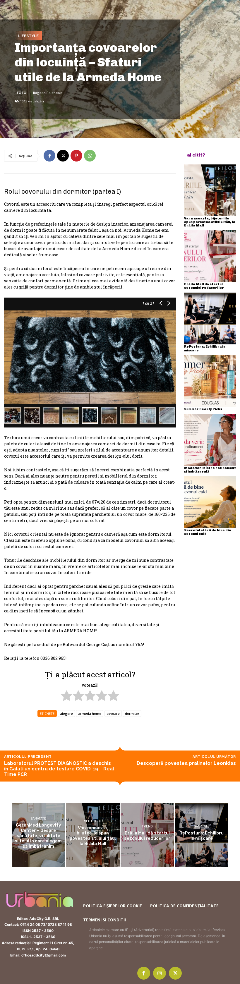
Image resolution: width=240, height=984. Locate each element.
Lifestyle (28, 35)
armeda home (89, 713)
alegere (66, 713)
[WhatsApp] (90, 156)
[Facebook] (49, 156)
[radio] (66, 696)
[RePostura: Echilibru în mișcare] (210, 318)
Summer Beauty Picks (203, 409)
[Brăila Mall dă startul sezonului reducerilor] (210, 256)
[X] (63, 156)
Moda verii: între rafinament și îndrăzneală (210, 469)
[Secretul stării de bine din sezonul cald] (210, 502)
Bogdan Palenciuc (47, 92)
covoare (113, 713)
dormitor (132, 713)
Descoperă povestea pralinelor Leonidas (186, 763)
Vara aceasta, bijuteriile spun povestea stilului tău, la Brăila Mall (209, 222)
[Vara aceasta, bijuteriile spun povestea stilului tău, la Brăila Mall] (210, 190)
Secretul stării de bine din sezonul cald (207, 532)
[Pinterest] (76, 156)
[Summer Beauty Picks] (210, 381)
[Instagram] (159, 973)
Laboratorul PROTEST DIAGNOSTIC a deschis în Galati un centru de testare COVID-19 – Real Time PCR (59, 768)
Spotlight (93, 821)
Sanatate (38, 818)
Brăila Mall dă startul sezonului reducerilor (204, 286)
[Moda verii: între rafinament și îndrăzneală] (210, 440)
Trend (147, 826)
